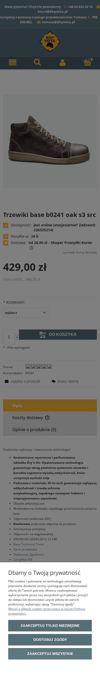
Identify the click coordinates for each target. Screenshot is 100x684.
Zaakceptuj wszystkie (50, 654)
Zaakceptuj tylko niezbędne (50, 626)
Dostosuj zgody (50, 640)
